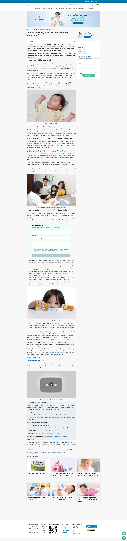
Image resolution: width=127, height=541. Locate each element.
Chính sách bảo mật (38, 251)
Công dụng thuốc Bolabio (36, 473)
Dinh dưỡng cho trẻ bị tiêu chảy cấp (37, 498)
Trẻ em (48, 452)
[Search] (70, 4)
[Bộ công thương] (91, 526)
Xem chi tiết (94, 36)
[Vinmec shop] (65, 530)
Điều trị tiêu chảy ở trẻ (61, 452)
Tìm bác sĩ (87, 1)
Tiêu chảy (38, 454)
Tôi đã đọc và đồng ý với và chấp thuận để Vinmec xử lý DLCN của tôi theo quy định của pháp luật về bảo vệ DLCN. (89, 72)
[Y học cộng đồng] (76, 531)
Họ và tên (34, 230)
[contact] (124, 533)
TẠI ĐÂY (35, 444)
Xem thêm (29, 479)
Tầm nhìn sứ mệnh (33, 526)
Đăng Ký (51, 255)
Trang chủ (29, 29)
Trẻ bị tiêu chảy (30, 452)
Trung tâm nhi (48, 29)
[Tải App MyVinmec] (53, 530)
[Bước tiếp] (76, 533)
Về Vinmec (68, 8)
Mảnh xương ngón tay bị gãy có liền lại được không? (63, 474)
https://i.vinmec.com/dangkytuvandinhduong (58, 436)
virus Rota (37, 452)
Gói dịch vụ (43, 528)
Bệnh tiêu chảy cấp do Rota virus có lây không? (62, 498)
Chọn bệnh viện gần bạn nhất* (85, 56)
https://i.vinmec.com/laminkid (53, 433)
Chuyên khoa (37, 8)
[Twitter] (73, 449)
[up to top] (124, 529)
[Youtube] (74, 527)
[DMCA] (91, 530)
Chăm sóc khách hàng (94, 1)
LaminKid (54, 452)
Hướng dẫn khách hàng (47, 8)
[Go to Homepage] (30, 4)
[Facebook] (71, 449)
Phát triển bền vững (59, 8)
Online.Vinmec (89, 8)
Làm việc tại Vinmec (33, 532)
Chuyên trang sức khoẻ (78, 8)
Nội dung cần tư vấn (36, 240)
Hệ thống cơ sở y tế (33, 528)
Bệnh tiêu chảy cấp (31, 454)
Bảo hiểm (43, 530)
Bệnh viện (34, 235)
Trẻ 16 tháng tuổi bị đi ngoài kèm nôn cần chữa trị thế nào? (88, 474)
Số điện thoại (55, 230)
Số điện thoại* (81, 51)
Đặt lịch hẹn (43, 532)
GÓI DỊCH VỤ (66, 442)
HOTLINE (55, 442)
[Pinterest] (74, 449)
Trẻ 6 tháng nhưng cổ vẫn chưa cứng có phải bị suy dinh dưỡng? (88, 499)
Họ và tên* (80, 47)
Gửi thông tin (88, 75)
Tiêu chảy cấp (43, 452)
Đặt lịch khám (87, 36)
